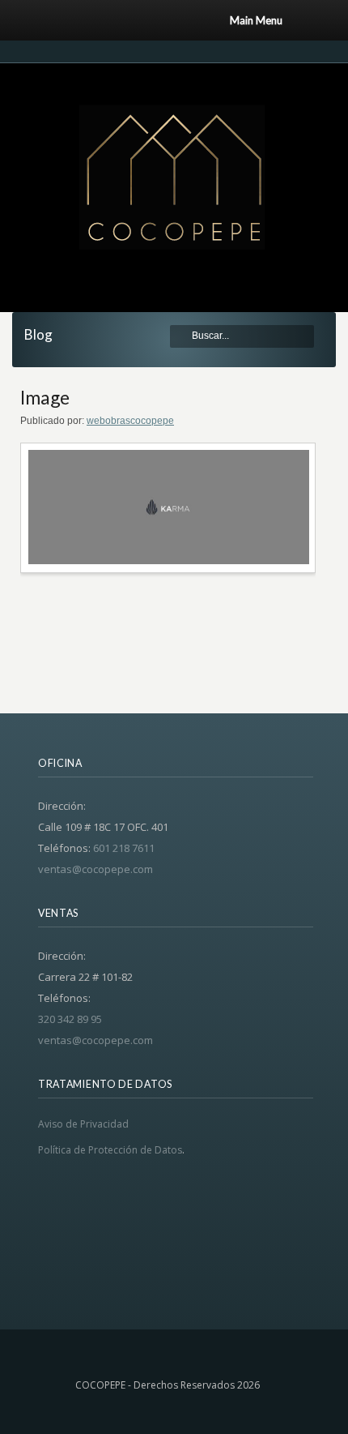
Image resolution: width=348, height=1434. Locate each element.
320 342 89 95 (70, 1019)
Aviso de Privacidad (83, 1124)
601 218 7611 (124, 848)
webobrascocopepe (130, 420)
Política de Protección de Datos (110, 1150)
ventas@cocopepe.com (95, 869)
